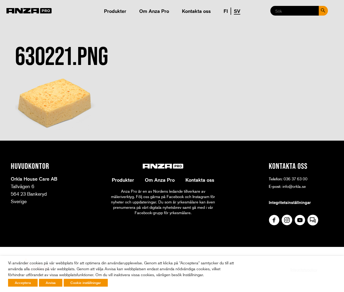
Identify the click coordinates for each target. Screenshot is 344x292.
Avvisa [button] (51, 282)
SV (237, 11)
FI (226, 11)
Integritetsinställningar (290, 202)
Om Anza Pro (154, 11)
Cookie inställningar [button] (85, 282)
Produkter (115, 11)
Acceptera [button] (23, 282)
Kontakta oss (196, 11)
